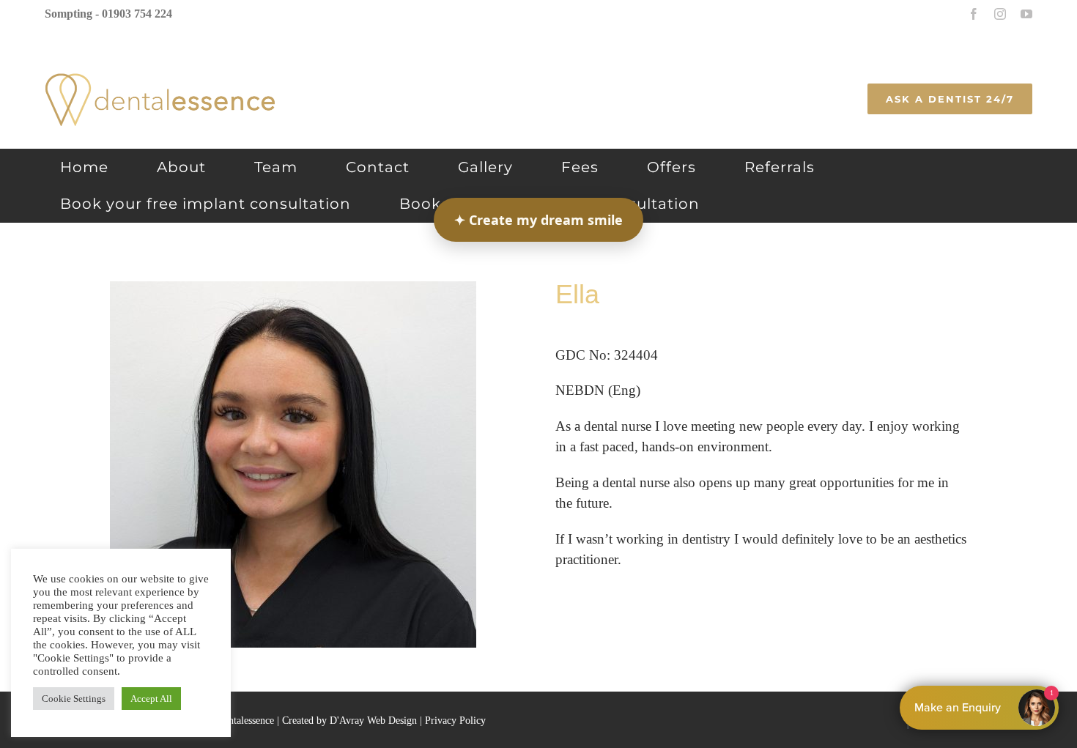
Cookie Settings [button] (74, 698)
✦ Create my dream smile (538, 220)
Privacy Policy (455, 720)
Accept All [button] (151, 698)
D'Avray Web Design (373, 720)
